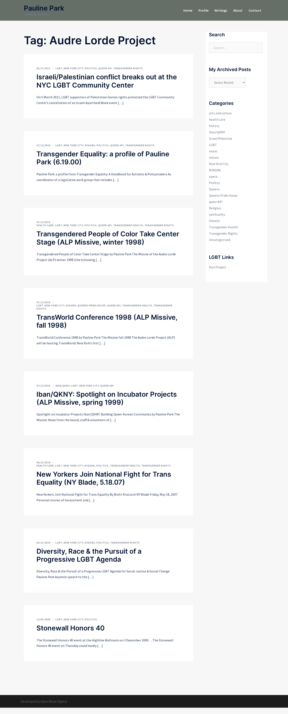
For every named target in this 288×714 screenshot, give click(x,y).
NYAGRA (90, 145)
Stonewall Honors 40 (70, 628)
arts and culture (220, 113)
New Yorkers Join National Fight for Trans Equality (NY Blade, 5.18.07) (103, 478)
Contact (255, 10)
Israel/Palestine (220, 138)
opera (213, 176)
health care (45, 225)
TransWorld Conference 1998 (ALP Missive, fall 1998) (106, 321)
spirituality (217, 214)
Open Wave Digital (53, 701)
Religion (215, 208)
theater (214, 221)
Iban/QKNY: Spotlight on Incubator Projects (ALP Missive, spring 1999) (106, 398)
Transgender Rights (128, 68)
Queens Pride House (92, 305)
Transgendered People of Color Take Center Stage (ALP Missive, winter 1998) (107, 238)
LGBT (58, 68)
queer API (105, 68)
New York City (73, 68)
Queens (214, 189)
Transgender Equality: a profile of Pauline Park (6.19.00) (102, 158)
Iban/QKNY (62, 385)
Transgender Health (128, 225)
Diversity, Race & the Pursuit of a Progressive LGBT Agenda (88, 555)
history (214, 126)
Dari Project (217, 267)
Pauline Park (44, 8)
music (213, 151)
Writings (220, 10)
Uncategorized (219, 240)
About (238, 10)
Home (187, 10)
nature (214, 157)
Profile (203, 10)
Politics (91, 68)
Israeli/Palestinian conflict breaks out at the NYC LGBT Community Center (106, 81)
